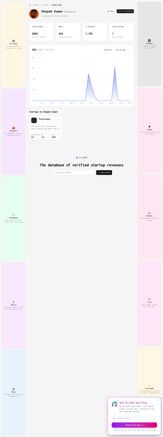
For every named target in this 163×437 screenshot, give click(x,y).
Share (112, 11)
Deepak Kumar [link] (57, 5)
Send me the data (133, 425)
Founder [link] (45, 5)
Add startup (105, 172)
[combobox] (122, 50)
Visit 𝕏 (124, 11)
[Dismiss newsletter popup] (158, 400)
